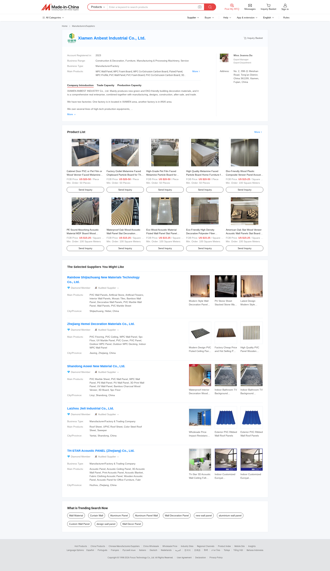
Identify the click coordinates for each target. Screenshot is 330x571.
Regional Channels (205, 546)
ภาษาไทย (215, 550)
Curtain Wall (96, 515)
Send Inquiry (85, 189)
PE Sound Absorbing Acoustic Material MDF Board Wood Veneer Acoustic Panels (83, 233)
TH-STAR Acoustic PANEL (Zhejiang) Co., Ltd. (100, 450)
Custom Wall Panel (79, 524)
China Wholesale (151, 546)
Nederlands (166, 550)
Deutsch (153, 550)
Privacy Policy (216, 557)
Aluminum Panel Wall (146, 515)
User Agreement (184, 557)
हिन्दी (206, 550)
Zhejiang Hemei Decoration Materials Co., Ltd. (101, 324)
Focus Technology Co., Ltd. (142, 557)
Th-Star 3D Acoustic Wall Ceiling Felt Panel (200, 478)
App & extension (246, 17)
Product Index (224, 546)
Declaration (200, 557)
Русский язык (129, 550)
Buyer (208, 17)
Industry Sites (187, 546)
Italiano (142, 550)
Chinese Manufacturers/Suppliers (124, 546)
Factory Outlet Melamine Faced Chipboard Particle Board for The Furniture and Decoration (124, 175)
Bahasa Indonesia (255, 550)
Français (115, 550)
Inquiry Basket (253, 38)
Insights (252, 546)
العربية (178, 550)
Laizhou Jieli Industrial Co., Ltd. (90, 408)
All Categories (53, 17)
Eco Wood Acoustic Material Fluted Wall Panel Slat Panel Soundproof (161, 233)
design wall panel (106, 524)
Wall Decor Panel (131, 524)
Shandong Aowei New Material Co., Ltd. (96, 366)
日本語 (197, 550)
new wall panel (204, 515)
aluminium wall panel (230, 515)
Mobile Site (239, 546)
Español (90, 550)
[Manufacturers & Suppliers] (60, 7)
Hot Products (81, 546)
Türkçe (227, 550)
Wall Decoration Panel (177, 515)
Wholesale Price (169, 546)
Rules (286, 17)
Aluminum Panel (119, 515)
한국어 (187, 550)
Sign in (285, 9)
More (195, 71)
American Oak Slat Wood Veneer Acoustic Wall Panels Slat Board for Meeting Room (244, 233)
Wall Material (76, 515)
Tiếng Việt (238, 550)
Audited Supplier (108, 287)
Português (102, 550)
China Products (98, 546)
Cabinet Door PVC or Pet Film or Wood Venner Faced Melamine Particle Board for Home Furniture (85, 175)
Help (225, 17)
